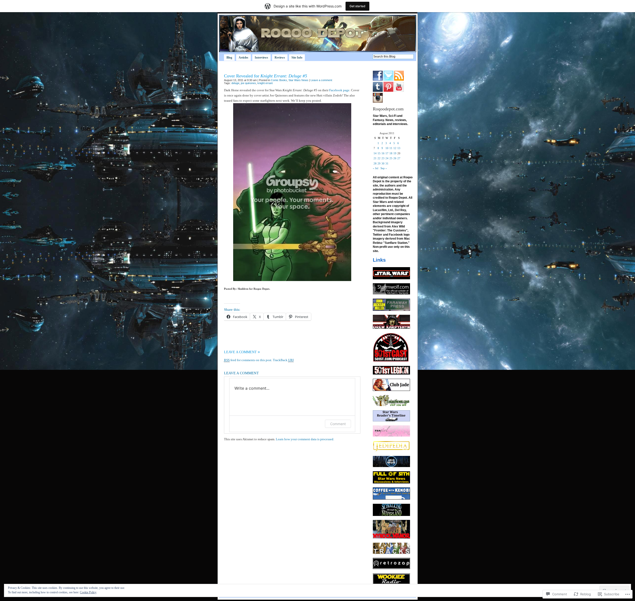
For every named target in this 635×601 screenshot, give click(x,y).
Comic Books (279, 80)
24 (386, 158)
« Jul (375, 168)
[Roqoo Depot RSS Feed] (399, 79)
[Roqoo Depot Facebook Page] (378, 79)
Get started (357, 6)
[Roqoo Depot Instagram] (378, 101)
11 (390, 148)
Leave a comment (321, 80)
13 (398, 148)
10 (386, 148)
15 (379, 153)
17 (386, 153)
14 (375, 153)
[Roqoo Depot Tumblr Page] (378, 90)
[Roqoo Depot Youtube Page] (399, 90)
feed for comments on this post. (248, 360)
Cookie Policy (88, 592)
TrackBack (283, 360)
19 (394, 153)
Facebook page (339, 90)
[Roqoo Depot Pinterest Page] (388, 90)
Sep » (384, 168)
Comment (338, 424)
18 (390, 153)
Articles (243, 57)
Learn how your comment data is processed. (305, 439)
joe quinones (248, 83)
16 (382, 153)
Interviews (261, 57)
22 (379, 158)
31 (386, 163)
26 (394, 158)
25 (390, 158)
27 (398, 158)
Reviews (280, 57)
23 (382, 158)
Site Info (296, 57)
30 (382, 163)
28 (375, 163)
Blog (229, 57)
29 (379, 163)
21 (375, 158)
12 (394, 148)
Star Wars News (298, 80)
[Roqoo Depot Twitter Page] (388, 79)
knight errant (265, 83)
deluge (235, 83)
